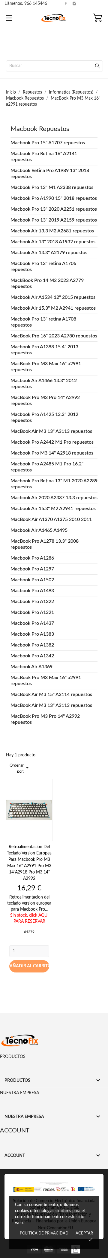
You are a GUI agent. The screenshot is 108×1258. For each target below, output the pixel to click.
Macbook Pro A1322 (32, 601)
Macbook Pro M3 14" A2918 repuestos (51, 453)
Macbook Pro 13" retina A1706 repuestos (43, 266)
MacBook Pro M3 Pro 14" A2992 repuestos (45, 400)
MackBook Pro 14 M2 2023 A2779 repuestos (47, 283)
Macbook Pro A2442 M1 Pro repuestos (52, 442)
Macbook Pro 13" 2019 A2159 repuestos (53, 220)
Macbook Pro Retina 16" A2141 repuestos (43, 156)
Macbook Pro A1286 (32, 558)
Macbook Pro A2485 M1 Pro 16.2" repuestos (46, 466)
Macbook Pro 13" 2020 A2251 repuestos (53, 209)
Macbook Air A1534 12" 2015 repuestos (52, 297)
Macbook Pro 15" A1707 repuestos (47, 142)
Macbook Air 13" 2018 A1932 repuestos (52, 241)
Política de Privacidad (44, 1233)
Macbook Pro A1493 (32, 590)
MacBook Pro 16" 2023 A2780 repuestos (53, 336)
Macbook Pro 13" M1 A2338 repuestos (51, 187)
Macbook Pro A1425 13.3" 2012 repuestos (44, 417)
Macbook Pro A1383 (32, 634)
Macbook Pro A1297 (32, 569)
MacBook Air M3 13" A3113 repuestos (51, 431)
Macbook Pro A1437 (32, 623)
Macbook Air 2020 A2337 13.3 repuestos (54, 497)
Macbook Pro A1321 (32, 612)
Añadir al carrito (29, 966)
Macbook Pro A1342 (32, 655)
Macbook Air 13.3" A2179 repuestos (48, 252)
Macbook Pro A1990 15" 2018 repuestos (53, 198)
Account (14, 1131)
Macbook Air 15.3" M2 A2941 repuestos (53, 308)
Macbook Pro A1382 (32, 645)
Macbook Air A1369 (31, 666)
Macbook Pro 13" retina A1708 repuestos (43, 322)
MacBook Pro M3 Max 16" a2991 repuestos (45, 366)
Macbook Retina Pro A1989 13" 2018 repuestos (49, 173)
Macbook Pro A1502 (32, 579)
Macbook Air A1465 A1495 (39, 530)
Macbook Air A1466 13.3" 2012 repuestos (43, 383)
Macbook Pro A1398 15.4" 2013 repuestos (44, 349)
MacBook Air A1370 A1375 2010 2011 (51, 519)
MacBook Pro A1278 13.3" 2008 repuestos (44, 544)
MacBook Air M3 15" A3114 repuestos (51, 694)
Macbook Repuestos (39, 129)
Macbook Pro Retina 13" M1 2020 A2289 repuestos (54, 483)
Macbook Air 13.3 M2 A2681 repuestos (52, 230)
